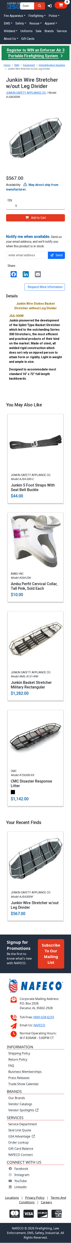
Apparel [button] (50, 23)
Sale (38, 31)
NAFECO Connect (20, 1155)
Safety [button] (19, 23)
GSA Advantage (19, 1136)
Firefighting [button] (35, 16)
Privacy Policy (34, 1198)
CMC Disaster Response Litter (31, 783)
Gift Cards (27, 39)
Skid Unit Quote (19, 1130)
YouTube (20, 1181)
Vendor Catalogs (20, 1104)
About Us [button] (10, 39)
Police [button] (53, 16)
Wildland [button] (9, 31)
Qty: (10, 200)
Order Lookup (18, 1143)
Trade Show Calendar (23, 1084)
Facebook (21, 1169)
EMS (16, 65)
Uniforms (26, 31)
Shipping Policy (19, 1053)
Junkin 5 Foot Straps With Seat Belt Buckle (33, 487)
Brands (49, 31)
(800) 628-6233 (43, 1017)
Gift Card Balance (20, 1149)
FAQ (11, 1066)
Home (7, 65)
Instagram (21, 1175)
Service (62, 31)
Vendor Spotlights (21, 1110)
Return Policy (17, 1060)
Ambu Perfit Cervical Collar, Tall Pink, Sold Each (34, 586)
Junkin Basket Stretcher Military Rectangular (31, 684)
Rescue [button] (34, 23)
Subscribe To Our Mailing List (51, 954)
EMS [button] (7, 23)
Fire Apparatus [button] (13, 16)
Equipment (29, 65)
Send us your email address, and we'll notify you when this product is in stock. (34, 241)
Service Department (22, 1124)
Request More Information (44, 287)
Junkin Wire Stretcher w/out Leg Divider (35, 905)
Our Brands (16, 1098)
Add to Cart (38, 218)
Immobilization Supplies (52, 65)
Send (59, 255)
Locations (12, 1198)
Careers (46, 1202)
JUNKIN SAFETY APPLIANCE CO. (26, 92)
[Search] (39, 6)
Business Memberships (25, 1072)
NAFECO (39, 1025)
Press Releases (19, 1078)
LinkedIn (20, 1187)
